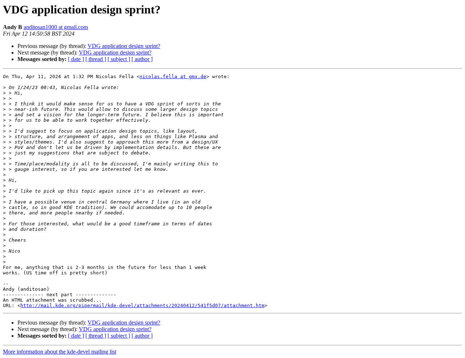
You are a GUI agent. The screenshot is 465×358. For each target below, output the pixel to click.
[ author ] (142, 59)
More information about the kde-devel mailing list (59, 352)
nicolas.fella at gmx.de (173, 76)
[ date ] (76, 59)
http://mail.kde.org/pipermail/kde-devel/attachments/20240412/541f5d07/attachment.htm (142, 305)
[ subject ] (119, 59)
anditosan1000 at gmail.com (56, 27)
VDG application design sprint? (124, 46)
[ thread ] (95, 59)
